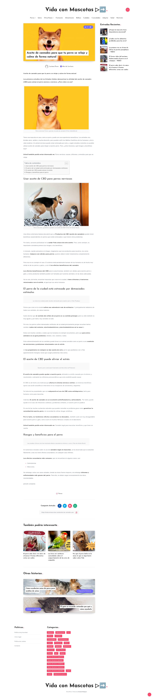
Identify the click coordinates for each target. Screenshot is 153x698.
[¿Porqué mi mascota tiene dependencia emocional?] (103, 32)
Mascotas (67, 646)
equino (50, 643)
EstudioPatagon (82, 691)
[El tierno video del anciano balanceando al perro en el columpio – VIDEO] (103, 58)
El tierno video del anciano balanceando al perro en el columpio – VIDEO (118, 58)
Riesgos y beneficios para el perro (37, 172)
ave (68, 632)
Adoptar (105, 18)
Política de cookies (20, 641)
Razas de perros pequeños (55, 670)
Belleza (78, 18)
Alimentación (69, 18)
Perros (32, 18)
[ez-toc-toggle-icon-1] (65, 163)
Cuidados (86, 18)
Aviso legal (18, 637)
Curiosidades (96, 18)
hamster (58, 646)
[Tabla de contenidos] (66, 163)
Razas (62, 653)
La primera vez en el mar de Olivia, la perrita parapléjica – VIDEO (119, 50)
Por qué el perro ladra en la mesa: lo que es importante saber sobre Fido (82, 556)
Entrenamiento (63, 639)
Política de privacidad (21, 632)
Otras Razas (48, 18)
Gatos (40, 18)
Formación (59, 18)
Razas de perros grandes (55, 660)
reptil (68, 670)
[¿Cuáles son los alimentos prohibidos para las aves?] (103, 40)
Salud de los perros (60, 674)
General (50, 646)
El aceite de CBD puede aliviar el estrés (39, 170)
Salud (112, 18)
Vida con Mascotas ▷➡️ (75, 10)
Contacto (17, 646)
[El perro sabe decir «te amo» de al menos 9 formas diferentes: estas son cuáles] (103, 67)
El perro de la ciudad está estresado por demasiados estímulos (47, 168)
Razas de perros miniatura (55, 667)
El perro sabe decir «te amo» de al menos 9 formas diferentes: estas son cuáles (34, 556)
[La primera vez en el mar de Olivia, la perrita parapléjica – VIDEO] (103, 49)
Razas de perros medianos (55, 663)
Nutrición (120, 18)
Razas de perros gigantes (55, 657)
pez (56, 653)
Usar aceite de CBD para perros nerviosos (40, 166)
